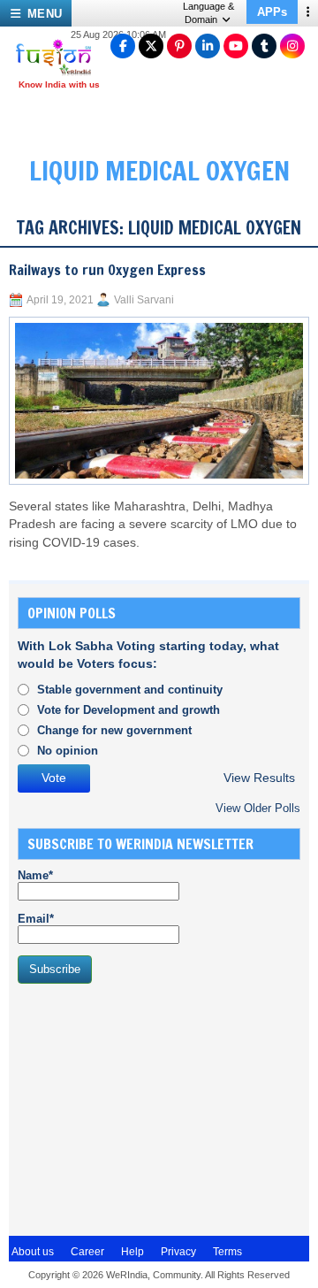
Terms (227, 1252)
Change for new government (114, 730)
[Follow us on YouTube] (235, 46)
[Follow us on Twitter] (151, 46)
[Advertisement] (150, 1107)
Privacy (178, 1252)
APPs (272, 12)
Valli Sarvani (144, 300)
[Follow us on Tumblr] (264, 46)
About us (32, 1252)
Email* (36, 918)
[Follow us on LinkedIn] (207, 46)
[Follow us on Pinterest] (179, 46)
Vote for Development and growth (128, 710)
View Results (259, 778)
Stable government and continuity (130, 689)
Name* (35, 875)
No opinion (67, 750)
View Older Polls (258, 808)
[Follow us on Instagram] (292, 46)
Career (87, 1252)
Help (132, 1252)
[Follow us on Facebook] (122, 46)
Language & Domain (208, 13)
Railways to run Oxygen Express (107, 270)
